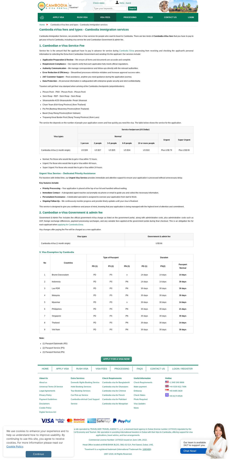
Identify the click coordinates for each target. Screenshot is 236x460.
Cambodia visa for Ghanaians (115, 387)
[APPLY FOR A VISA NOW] (116, 359)
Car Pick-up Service (79, 395)
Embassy (138, 391)
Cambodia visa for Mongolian (115, 404)
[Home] (42, 17)
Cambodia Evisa (126, 51)
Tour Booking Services (80, 391)
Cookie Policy (45, 408)
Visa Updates (139, 404)
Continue (38, 454)
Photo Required (141, 399)
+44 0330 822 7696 (177, 387)
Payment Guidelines (48, 399)
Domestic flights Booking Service (85, 382)
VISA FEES (101, 368)
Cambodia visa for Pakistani (114, 399)
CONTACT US (157, 368)
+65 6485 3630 (176, 391)
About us (43, 382)
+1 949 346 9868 (176, 382)
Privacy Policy (45, 395)
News (136, 408)
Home (42, 25)
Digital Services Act (47, 412)
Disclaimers (44, 404)
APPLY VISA (62, 368)
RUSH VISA (82, 368)
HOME (45, 368)
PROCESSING (121, 368)
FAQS (140, 368)
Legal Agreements (47, 391)
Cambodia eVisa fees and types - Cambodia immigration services (79, 25)
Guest (128, 3)
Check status (98, 3)
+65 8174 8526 (176, 396)
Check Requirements (143, 382)
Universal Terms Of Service (51, 387)
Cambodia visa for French (113, 395)
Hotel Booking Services (81, 387)
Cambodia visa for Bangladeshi (116, 382)
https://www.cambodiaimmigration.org (63, 6)
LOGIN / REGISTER (182, 368)
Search (132, 8)
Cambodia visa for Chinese (114, 391)
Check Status (139, 395)
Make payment (140, 387)
